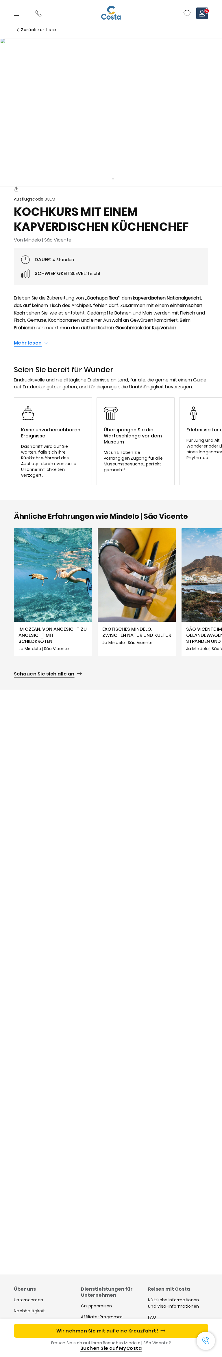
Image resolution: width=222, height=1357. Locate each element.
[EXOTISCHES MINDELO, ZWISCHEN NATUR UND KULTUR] (137, 592)
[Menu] (17, 13)
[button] (187, 13)
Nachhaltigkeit (29, 1311)
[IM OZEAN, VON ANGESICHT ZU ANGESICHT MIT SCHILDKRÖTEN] (53, 592)
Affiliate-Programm (102, 1317)
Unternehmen (28, 1300)
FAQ (152, 1317)
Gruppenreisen (96, 1306)
